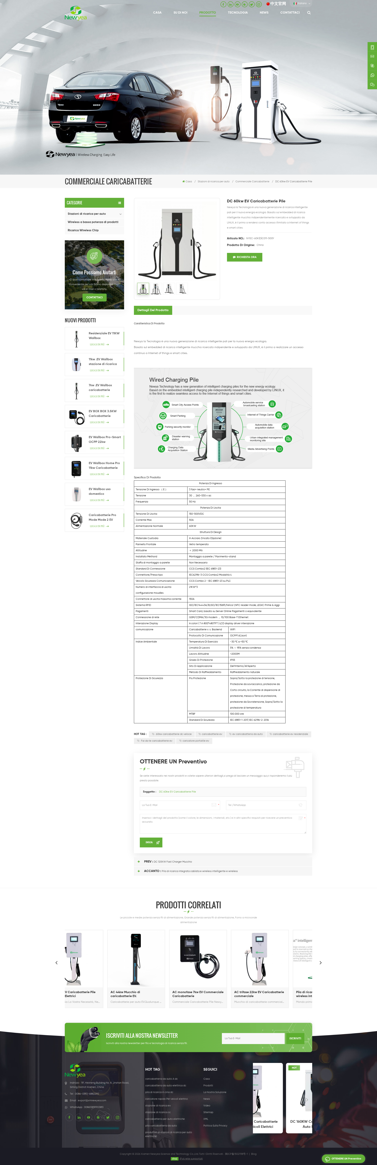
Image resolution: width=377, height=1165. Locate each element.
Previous (56, 962)
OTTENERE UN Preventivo (346, 1159)
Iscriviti (295, 1038)
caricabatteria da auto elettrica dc (165, 1085)
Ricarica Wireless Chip (83, 230)
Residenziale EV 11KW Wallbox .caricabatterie (104, 336)
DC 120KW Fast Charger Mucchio (173, 862)
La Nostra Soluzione (214, 1092)
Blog (253, 1154)
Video (206, 1105)
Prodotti (208, 1085)
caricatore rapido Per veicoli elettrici (166, 1099)
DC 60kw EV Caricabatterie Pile (177, 792)
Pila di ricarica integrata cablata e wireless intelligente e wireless (200, 871)
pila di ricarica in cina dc (159, 1092)
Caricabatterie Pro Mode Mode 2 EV (102, 518)
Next (320, 962)
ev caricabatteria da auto (247, 734)
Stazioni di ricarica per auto (87, 213)
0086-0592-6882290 (87, 1094)
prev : (148, 861)
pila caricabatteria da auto (161, 1125)
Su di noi (180, 12)
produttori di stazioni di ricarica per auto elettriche (168, 1134)
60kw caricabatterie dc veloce (173, 734)
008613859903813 (93, 1107)
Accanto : (152, 871)
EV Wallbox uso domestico (100, 492)
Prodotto (207, 12)
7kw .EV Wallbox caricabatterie (100, 388)
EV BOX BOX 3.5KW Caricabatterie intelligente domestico (105, 414)
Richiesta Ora (246, 257)
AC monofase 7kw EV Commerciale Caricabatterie (157, 994)
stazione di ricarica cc (158, 1112)
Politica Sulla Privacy (215, 1125)
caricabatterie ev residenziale (290, 734)
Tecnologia (238, 12)
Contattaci (290, 12)
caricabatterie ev (212, 734)
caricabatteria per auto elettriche (165, 1119)
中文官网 (278, 4)
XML (205, 1119)
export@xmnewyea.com (92, 1100)
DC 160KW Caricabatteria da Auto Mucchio (282, 1124)
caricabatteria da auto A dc (161, 1079)
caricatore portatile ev (196, 741)
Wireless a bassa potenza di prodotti (93, 222)
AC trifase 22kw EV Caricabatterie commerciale (218, 994)
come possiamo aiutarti (94, 272)
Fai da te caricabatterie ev (156, 741)
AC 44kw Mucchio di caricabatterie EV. (85, 994)
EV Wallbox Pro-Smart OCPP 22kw (105, 440)
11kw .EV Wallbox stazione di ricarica (103, 362)
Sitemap (208, 1112)
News (264, 12)
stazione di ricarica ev (158, 1105)
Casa (157, 12)
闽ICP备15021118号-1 (236, 1154)
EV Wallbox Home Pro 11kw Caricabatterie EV (104, 466)
